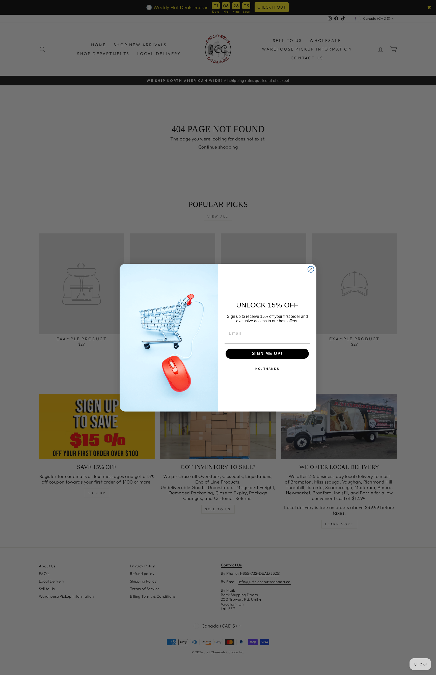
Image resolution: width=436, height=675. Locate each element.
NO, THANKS (267, 369)
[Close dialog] (311, 269)
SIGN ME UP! (267, 353)
